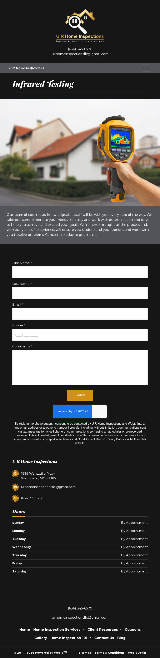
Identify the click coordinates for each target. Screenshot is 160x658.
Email (16, 304)
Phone (17, 325)
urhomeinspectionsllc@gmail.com (80, 54)
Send (80, 395)
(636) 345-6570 (80, 49)
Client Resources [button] (103, 630)
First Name (21, 263)
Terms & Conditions (110, 652)
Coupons (133, 630)
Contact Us (104, 638)
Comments (21, 346)
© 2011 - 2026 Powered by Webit (40, 652)
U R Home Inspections (26, 68)
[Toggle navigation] (147, 68)
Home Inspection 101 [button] (69, 638)
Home (24, 630)
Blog (121, 638)
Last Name (21, 284)
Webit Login (137, 652)
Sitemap (85, 652)
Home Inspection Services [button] (57, 630)
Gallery (40, 638)
